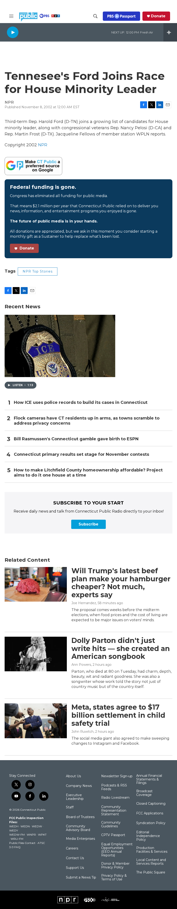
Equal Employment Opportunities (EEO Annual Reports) (117, 850)
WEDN (25, 826)
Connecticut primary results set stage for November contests (81, 454)
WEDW (37, 826)
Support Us (75, 868)
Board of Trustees (80, 817)
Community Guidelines (111, 824)
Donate (158, 16)
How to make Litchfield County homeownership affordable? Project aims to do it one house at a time (88, 473)
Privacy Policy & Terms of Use (114, 877)
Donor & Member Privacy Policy (115, 865)
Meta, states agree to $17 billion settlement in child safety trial (118, 715)
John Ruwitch (82, 731)
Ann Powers (81, 665)
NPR (42, 144)
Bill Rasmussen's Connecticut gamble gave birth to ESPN (76, 439)
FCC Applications (149, 813)
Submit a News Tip (81, 877)
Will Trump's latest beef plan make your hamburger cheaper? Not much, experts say (121, 583)
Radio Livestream (115, 798)
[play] (12, 32)
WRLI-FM (17, 838)
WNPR (31, 834)
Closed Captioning (150, 804)
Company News (79, 786)
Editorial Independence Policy (148, 836)
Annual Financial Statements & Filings (149, 779)
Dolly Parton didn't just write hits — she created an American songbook (120, 648)
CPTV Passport (113, 835)
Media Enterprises (80, 839)
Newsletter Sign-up (117, 776)
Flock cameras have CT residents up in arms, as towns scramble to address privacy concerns (86, 421)
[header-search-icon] (95, 16)
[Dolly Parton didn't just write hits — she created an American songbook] (36, 654)
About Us (73, 776)
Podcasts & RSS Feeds (114, 787)
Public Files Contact (22, 843)
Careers (72, 848)
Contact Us (75, 858)
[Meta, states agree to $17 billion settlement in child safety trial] (36, 720)
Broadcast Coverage (144, 793)
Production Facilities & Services (151, 850)
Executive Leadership (75, 797)
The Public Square (150, 872)
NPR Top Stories (38, 271)
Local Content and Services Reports (151, 862)
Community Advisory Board (78, 828)
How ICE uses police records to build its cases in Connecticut (81, 402)
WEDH (13, 826)
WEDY (13, 830)
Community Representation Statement (113, 810)
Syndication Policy (150, 823)
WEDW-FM (17, 834)
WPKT (42, 834)
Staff (70, 807)
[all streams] (170, 32)
